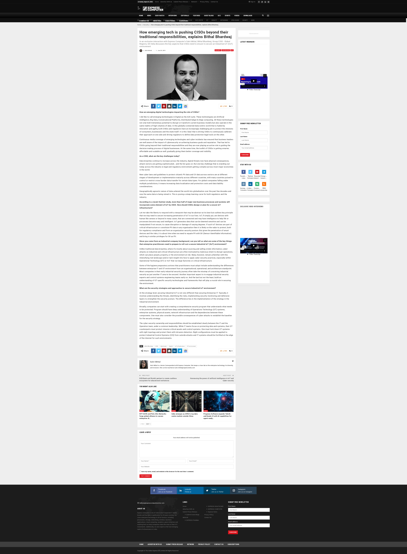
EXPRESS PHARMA (192, 520)
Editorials (185, 16)
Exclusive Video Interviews (251, 207)
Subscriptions (233, 544)
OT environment (191, 346)
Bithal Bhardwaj (149, 346)
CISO (156, 346)
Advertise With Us (166, 2)
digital (171, 346)
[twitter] (262, 2)
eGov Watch (159, 16)
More (252, 20)
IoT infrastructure (180, 346)
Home (157, 2)
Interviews (172, 16)
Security (245, 20)
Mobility (214, 20)
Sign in (252, 2)
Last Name (243, 136)
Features (196, 16)
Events (227, 16)
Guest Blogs (209, 16)
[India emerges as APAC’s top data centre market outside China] (186, 401)
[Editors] (138, 503)
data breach (163, 346)
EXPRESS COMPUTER (215, 509)
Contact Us (214, 2)
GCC (219, 16)
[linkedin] (265, 2)
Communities (144, 21)
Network (194, 2)
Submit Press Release (181, 2)
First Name (243, 129)
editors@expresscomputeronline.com (152, 503)
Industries (157, 21)
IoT (207, 20)
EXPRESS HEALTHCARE (215, 506)
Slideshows (183, 21)
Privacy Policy (204, 2)
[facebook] (259, 2)
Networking (224, 20)
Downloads (248, 16)
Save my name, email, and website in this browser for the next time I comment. (167, 471)
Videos (236, 16)
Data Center (199, 20)
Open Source (235, 20)
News (149, 16)
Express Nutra (212, 512)
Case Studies (170, 21)
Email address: (245, 144)
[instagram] (268, 2)
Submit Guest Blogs (192, 514)
